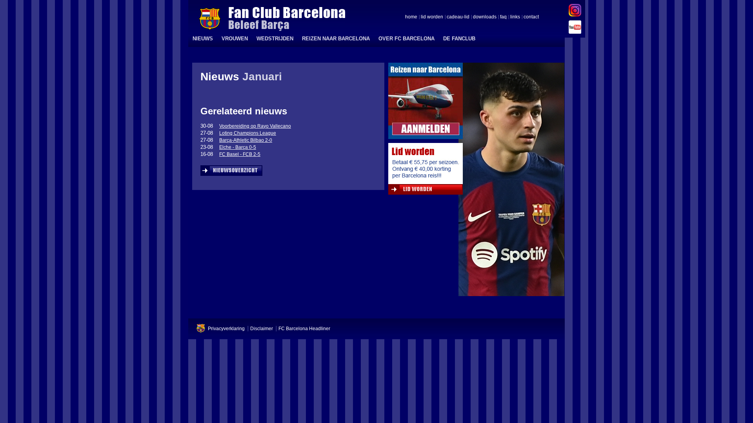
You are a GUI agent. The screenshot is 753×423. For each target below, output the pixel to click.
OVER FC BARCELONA (406, 39)
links (515, 17)
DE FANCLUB (459, 39)
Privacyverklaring (226, 328)
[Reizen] (425, 103)
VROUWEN (235, 39)
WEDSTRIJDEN (274, 39)
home (411, 17)
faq (503, 17)
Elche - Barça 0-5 (237, 147)
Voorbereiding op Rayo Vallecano (255, 126)
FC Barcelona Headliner (304, 328)
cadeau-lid (458, 17)
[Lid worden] (425, 171)
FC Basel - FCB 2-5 (239, 154)
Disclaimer (261, 328)
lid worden (432, 17)
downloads (485, 17)
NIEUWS (203, 39)
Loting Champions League (247, 133)
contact (531, 17)
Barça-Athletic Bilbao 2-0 (245, 140)
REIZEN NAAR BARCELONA (336, 39)
